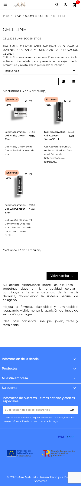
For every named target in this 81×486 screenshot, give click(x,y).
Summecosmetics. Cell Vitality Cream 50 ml (15, 135)
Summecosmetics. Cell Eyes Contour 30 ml (15, 209)
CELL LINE (14, 29)
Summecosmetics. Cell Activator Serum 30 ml (55, 135)
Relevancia (40, 71)
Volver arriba (62, 276)
